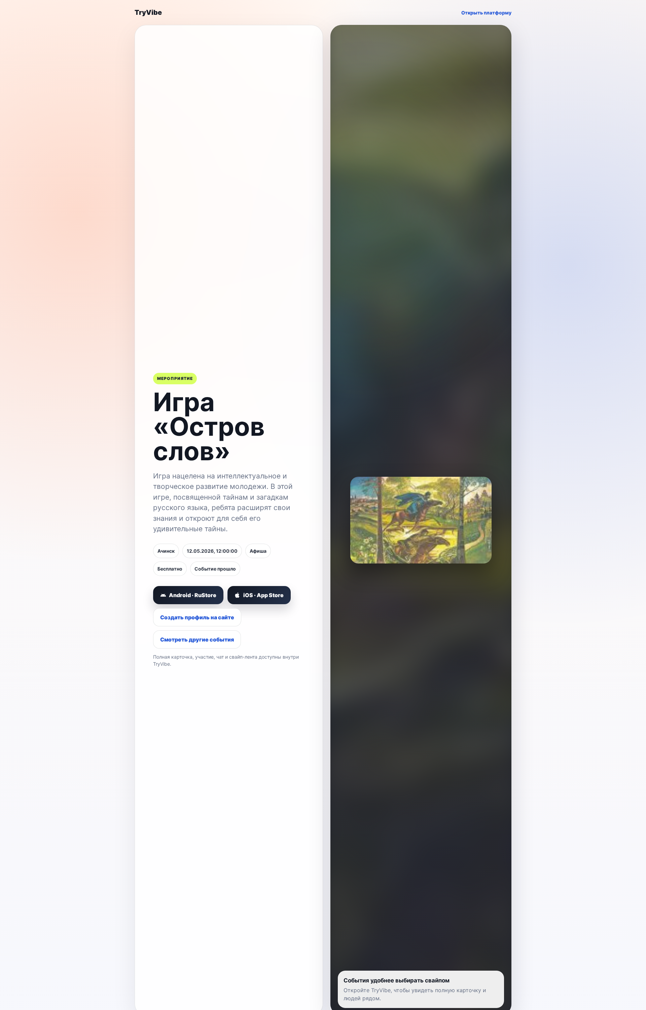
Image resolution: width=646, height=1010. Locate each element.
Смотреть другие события (197, 639)
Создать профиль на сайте (197, 617)
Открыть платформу (486, 12)
